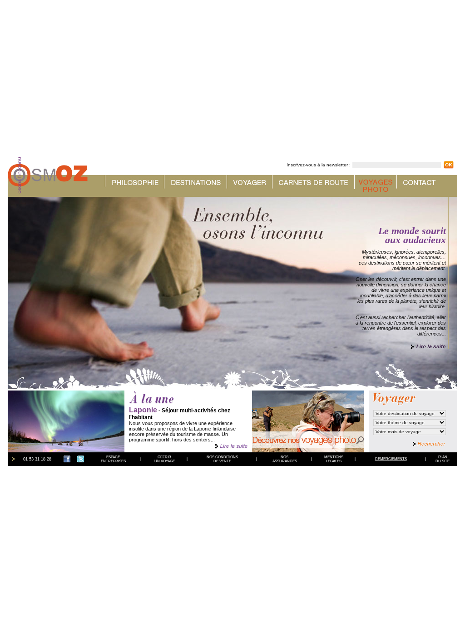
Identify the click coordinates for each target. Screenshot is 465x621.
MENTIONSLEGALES (333, 459)
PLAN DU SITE (442, 459)
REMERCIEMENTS (391, 459)
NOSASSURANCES (284, 459)
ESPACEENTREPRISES (113, 459)
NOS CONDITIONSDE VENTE (222, 459)
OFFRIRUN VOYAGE (164, 459)
